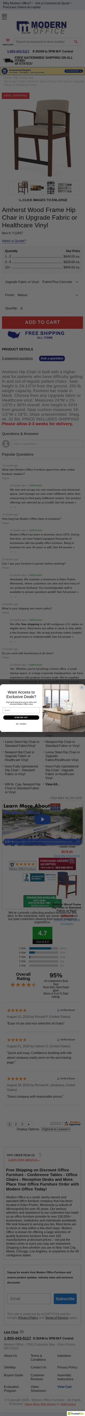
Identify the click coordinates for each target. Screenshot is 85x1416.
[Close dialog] (82, 687)
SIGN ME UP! (21, 717)
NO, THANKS (21, 724)
